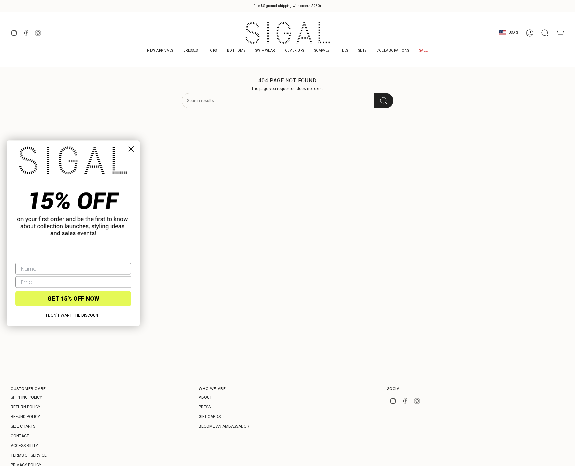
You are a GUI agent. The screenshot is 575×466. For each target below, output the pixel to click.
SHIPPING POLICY (26, 397)
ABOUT (205, 397)
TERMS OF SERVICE (29, 455)
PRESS (205, 407)
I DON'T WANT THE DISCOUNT (73, 315)
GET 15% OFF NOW (73, 298)
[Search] (383, 100)
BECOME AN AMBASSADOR (224, 426)
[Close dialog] (131, 149)
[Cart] (560, 33)
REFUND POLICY (25, 416)
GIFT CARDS (210, 416)
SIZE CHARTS (23, 426)
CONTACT (20, 436)
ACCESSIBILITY (24, 445)
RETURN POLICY (25, 407)
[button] (392, 51)
